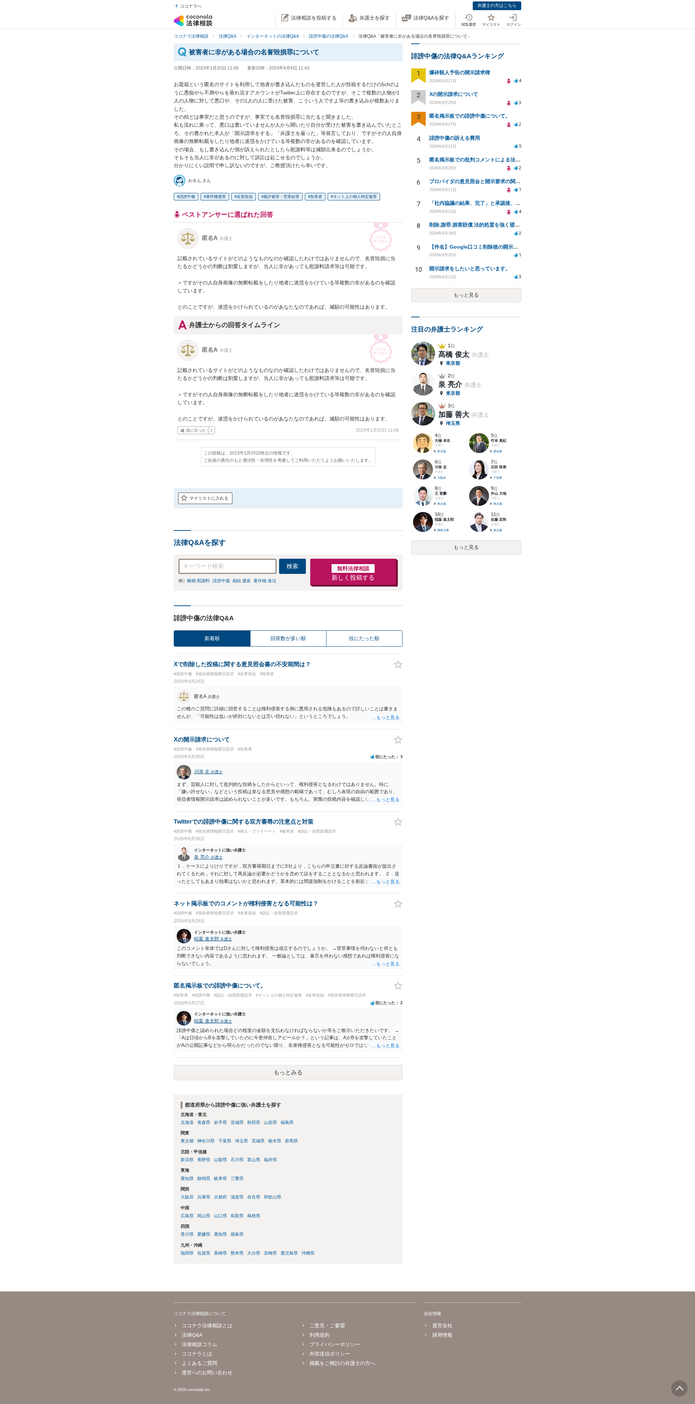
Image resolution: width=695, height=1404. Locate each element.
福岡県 (187, 1253)
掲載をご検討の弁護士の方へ (342, 1363)
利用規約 (319, 1335)
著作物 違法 (264, 580)
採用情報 (442, 1335)
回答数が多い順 (288, 638)
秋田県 (253, 1122)
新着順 (212, 638)
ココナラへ (191, 6)
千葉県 (224, 1140)
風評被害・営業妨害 (281, 196)
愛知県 (187, 1178)
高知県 (220, 1234)
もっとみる (288, 1072)
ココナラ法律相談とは (207, 1325)
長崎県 (220, 1253)
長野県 (203, 1159)
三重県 (237, 1178)
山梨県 (220, 1159)
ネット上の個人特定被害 (355, 196)
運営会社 (442, 1325)
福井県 (270, 1159)
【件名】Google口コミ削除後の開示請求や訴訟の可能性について (504, 247)
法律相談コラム (199, 1344)
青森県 (203, 1122)
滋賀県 (237, 1197)
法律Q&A (192, 1335)
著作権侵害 (216, 196)
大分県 (253, 1253)
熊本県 (237, 1253)
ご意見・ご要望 (327, 1325)
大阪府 (187, 1197)
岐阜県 (220, 1178)
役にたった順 (364, 638)
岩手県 (220, 1122)
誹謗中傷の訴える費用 (454, 138)
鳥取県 (237, 1215)
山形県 (270, 1122)
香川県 (187, 1234)
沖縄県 (308, 1253)
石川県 (237, 1159)
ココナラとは (197, 1354)
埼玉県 (241, 1140)
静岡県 (203, 1178)
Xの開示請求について (453, 94)
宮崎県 (270, 1253)
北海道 (187, 1122)
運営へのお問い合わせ (207, 1372)
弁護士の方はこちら (497, 5)
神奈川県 (206, 1140)
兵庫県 (203, 1197)
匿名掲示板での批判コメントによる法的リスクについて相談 (497, 159)
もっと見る (466, 295)
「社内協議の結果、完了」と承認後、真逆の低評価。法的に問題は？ (507, 203)
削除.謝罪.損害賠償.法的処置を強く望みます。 (482, 225)
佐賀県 (203, 1253)
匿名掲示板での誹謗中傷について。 (469, 116)
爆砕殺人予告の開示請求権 (459, 72)
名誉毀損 (245, 196)
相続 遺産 (241, 580)
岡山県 (203, 1215)
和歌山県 (272, 1197)
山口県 (220, 1215)
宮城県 (237, 1122)
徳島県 (237, 1234)
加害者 (316, 196)
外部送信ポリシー (329, 1354)
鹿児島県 (289, 1253)
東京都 (187, 1140)
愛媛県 (203, 1234)
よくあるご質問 (199, 1363)
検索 (292, 566)
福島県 (287, 1122)
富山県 (253, 1159)
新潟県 (187, 1159)
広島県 (187, 1215)
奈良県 (253, 1197)
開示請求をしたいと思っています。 (469, 268)
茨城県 (258, 1140)
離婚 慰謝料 (198, 580)
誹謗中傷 (187, 196)
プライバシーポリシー (334, 1344)
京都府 (220, 1197)
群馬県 (291, 1140)
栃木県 (274, 1140)
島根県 (253, 1215)
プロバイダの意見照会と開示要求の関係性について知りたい (497, 181)
